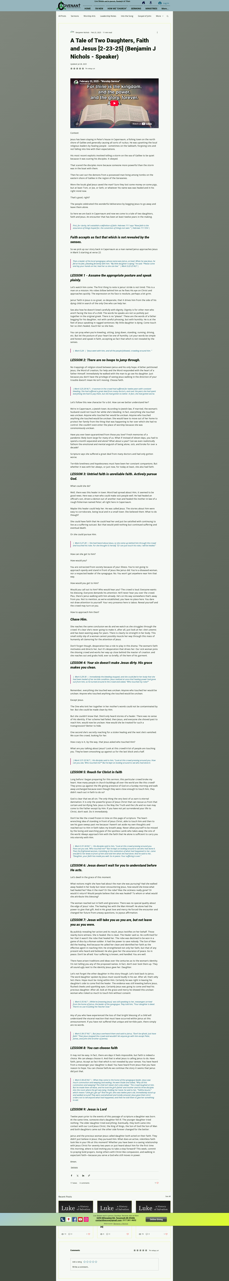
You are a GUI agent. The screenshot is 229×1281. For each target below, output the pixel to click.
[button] (167, 16)
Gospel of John (144, 16)
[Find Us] (68, 1219)
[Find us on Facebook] (74, 1219)
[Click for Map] (150, 2)
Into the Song (127, 16)
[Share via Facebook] (71, 1175)
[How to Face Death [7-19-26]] (153, 1210)
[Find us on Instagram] (86, 1219)
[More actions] (157, 32)
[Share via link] (89, 1175)
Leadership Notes (108, 16)
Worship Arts (89, 16)
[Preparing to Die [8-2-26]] (76, 1210)
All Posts (62, 16)
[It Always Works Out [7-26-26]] (114, 1210)
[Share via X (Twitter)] (77, 1175)
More (158, 16)
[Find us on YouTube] (80, 1219)
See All (168, 1196)
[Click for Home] (143, 2)
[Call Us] (62, 1219)
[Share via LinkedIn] (83, 1175)
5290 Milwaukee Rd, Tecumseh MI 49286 (116, 1218)
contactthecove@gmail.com (109, 1220)
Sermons (75, 16)
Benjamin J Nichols (121, 1224)
